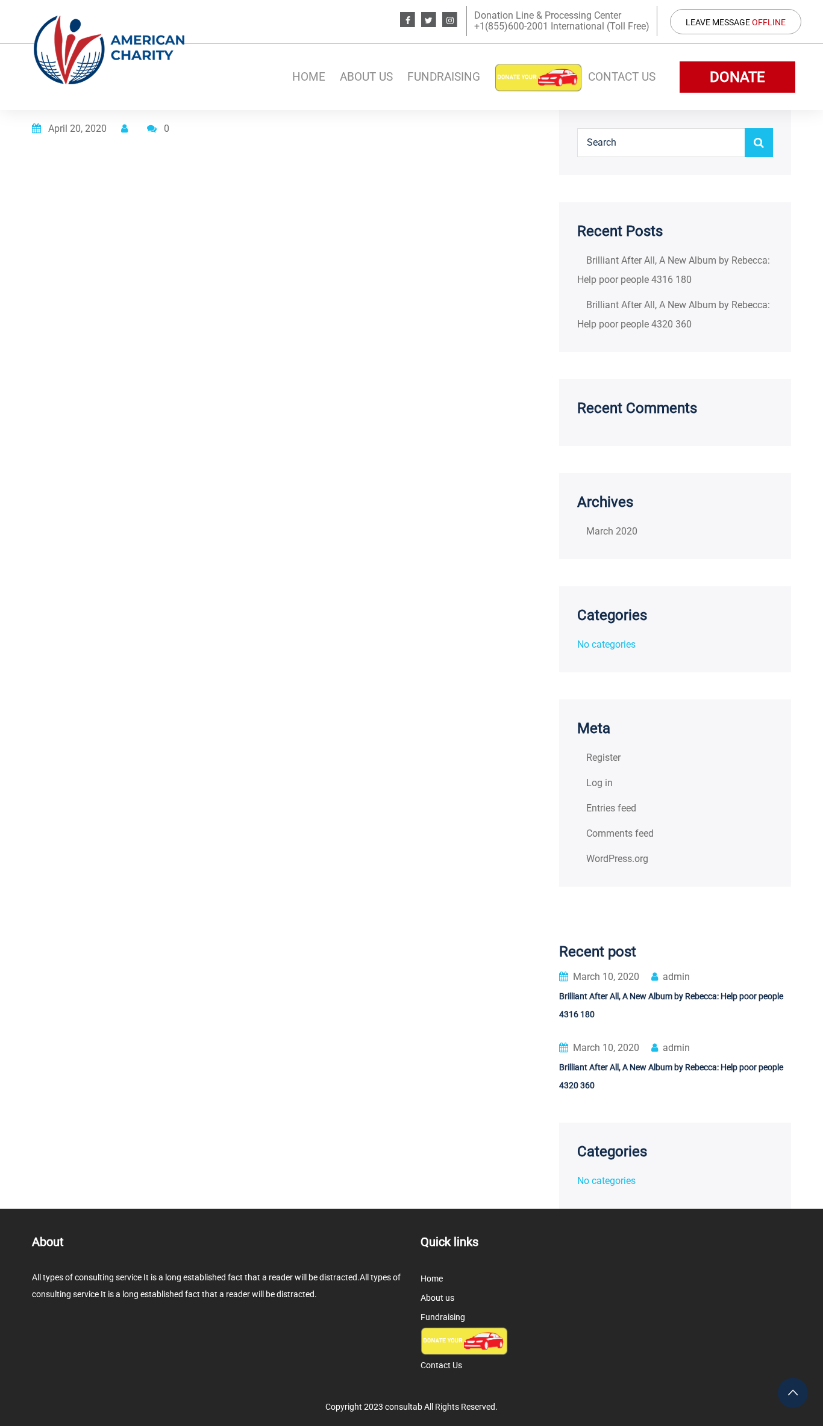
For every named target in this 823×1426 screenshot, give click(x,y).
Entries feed (611, 808)
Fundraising (443, 77)
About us (366, 77)
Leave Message (736, 22)
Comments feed (620, 833)
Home (308, 77)
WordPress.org (617, 858)
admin (676, 976)
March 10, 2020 (606, 976)
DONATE (737, 77)
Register (603, 757)
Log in (599, 783)
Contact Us (622, 77)
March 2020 (611, 531)
